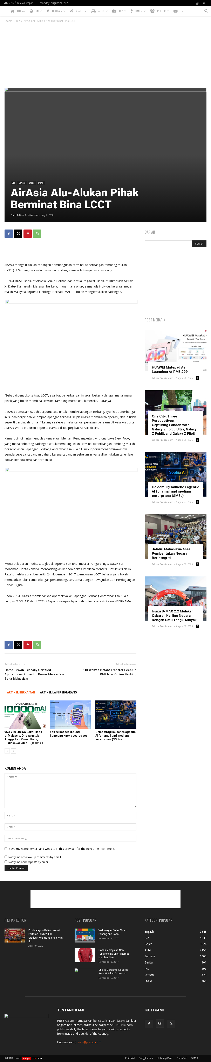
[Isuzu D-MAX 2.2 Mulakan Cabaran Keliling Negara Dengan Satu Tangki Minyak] (175, 598)
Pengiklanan (146, 1058)
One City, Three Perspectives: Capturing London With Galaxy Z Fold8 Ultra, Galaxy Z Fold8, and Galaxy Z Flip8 (174, 425)
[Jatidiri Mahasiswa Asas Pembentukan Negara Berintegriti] (175, 536)
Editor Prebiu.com (27, 215)
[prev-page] (7, 751)
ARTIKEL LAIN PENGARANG (58, 692)
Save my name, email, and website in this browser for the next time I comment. (62, 849)
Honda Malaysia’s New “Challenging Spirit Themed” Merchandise (114, 954)
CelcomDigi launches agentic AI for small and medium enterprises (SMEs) (115, 735)
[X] (204, 3)
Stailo (31, 182)
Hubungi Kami (165, 1058)
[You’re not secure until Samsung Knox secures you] (70, 714)
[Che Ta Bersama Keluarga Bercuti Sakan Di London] (85, 975)
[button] (206, 11)
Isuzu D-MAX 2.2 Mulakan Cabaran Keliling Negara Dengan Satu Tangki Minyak (174, 615)
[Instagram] (197, 3)
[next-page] (13, 751)
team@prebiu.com (89, 1042)
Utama (8, 21)
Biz (18, 21)
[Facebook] (190, 3)
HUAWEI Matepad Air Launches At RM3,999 (170, 369)
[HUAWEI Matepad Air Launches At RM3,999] (175, 350)
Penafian (182, 1058)
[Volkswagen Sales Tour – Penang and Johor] (85, 936)
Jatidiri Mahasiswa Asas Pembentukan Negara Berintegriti (171, 553)
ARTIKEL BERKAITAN (21, 692)
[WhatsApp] (37, 234)
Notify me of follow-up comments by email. (34, 857)
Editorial (130, 1058)
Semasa (22, 182)
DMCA (194, 1058)
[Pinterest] (27, 234)
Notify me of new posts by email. (28, 862)
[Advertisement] (105, 57)
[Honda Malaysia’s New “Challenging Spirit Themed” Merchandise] (85, 955)
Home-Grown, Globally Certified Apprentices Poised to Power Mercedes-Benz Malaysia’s (34, 674)
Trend (40, 182)
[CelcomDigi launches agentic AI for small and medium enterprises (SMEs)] (115, 714)
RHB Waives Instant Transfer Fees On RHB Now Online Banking (109, 672)
